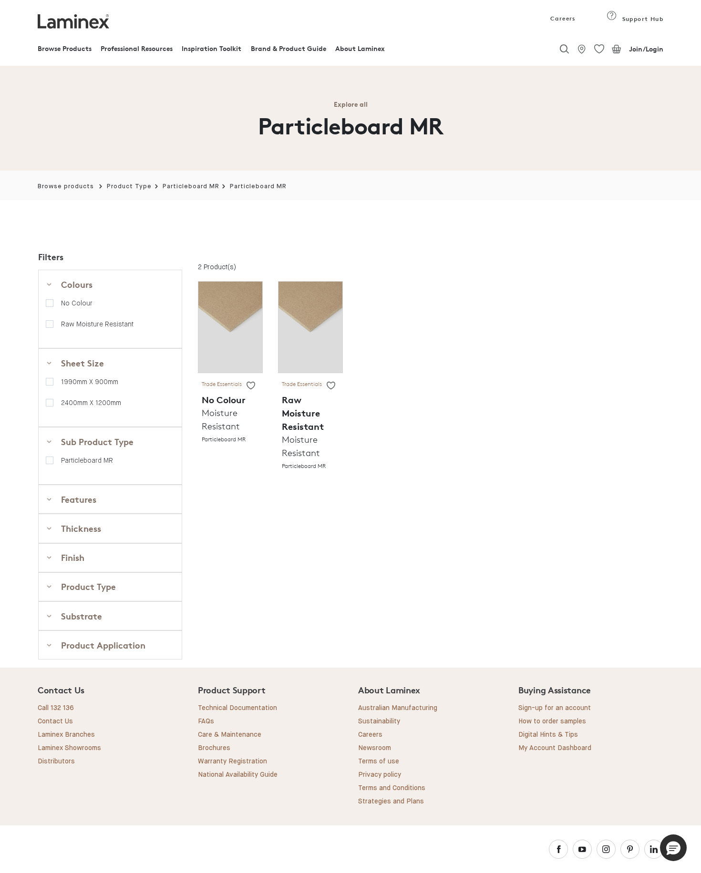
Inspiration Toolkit (211, 48)
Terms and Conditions (391, 788)
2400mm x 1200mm (91, 402)
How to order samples (552, 721)
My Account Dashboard (554, 748)
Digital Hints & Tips (548, 734)
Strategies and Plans (391, 801)
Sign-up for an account (554, 708)
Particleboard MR (191, 186)
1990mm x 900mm (89, 382)
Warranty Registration (232, 761)
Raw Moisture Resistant (97, 324)
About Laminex (360, 48)
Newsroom (374, 748)
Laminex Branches (66, 734)
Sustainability (379, 721)
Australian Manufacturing (397, 708)
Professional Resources (137, 48)
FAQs (206, 721)
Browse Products (65, 48)
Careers (562, 18)
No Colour (77, 303)
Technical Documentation (237, 708)
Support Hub (641, 18)
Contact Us (55, 721)
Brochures (214, 748)
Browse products (66, 186)
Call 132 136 (56, 708)
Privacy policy (379, 774)
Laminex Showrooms (69, 748)
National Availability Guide (238, 774)
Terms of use (378, 761)
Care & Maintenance (229, 734)
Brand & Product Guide (288, 48)
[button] (673, 847)
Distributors (56, 761)
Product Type (129, 186)
